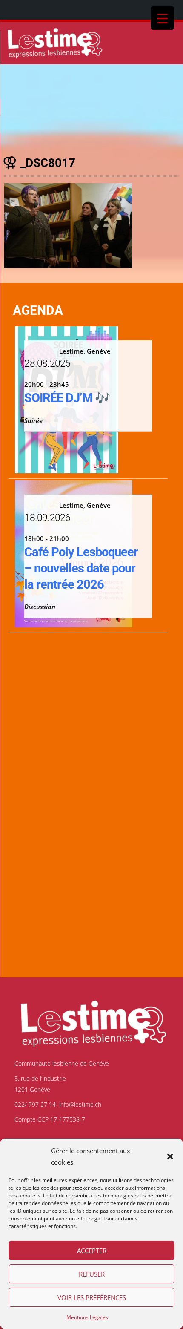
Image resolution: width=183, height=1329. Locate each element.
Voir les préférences (91, 1297)
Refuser (92, 1274)
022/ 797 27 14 (35, 1104)
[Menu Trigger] (162, 18)
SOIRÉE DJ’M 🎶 (67, 398)
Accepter (91, 1250)
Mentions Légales (87, 1317)
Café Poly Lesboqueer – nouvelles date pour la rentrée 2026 (81, 568)
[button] (170, 1156)
